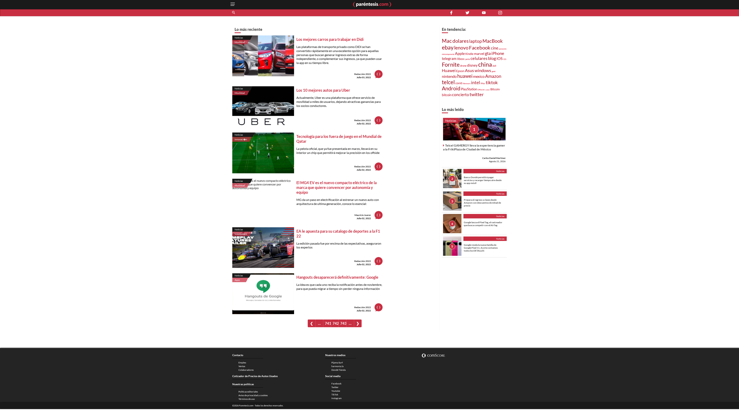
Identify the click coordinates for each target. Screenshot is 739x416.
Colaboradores (246, 369)
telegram (449, 58)
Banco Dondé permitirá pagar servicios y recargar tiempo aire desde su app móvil (483, 180)
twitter (477, 94)
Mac (447, 41)
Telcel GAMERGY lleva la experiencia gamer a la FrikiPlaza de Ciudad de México (474, 147)
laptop (475, 41)
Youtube (335, 390)
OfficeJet (481, 90)
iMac (483, 83)
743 (343, 323)
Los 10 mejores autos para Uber (323, 90)
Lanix (467, 59)
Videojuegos (241, 233)
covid (458, 83)
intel (475, 82)
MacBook (492, 41)
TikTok (334, 394)
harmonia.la (337, 366)
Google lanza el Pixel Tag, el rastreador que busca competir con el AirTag (483, 224)
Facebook (479, 47)
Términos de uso (246, 399)
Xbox (460, 58)
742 (336, 323)
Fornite (451, 64)
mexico (479, 76)
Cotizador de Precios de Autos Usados (255, 376)
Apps (237, 279)
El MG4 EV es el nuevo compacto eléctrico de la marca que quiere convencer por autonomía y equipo (336, 187)
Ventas (241, 366)
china (485, 64)
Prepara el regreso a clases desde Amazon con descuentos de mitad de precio (482, 202)
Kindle (469, 53)
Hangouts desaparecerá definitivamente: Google (337, 277)
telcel (448, 82)
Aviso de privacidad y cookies (253, 395)
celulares (479, 58)
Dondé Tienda (338, 369)
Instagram (336, 398)
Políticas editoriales (248, 391)
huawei (464, 76)
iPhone (497, 53)
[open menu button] (232, 5)
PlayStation (469, 89)
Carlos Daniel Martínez (494, 158)
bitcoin (446, 95)
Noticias (239, 37)
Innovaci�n (241, 139)
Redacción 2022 (362, 74)
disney (472, 65)
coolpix (487, 90)
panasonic (503, 49)
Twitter (335, 387)
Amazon (493, 76)
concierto (460, 94)
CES (504, 59)
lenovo (461, 47)
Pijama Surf (337, 362)
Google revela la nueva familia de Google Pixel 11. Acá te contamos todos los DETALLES (481, 247)
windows (483, 70)
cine (494, 47)
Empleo (242, 362)
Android (451, 88)
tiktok (492, 82)
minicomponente (448, 54)
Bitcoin (495, 89)
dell (494, 65)
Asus (469, 70)
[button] (234, 12)
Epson (460, 71)
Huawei (449, 70)
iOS (500, 58)
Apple (460, 53)
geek (494, 71)
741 (328, 323)
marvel (479, 54)
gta (488, 53)
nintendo (449, 76)
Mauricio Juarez (362, 215)
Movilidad (240, 42)
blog (492, 58)
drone (463, 65)
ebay (448, 47)
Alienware (467, 83)
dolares (460, 41)
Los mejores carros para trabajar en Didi (330, 39)
